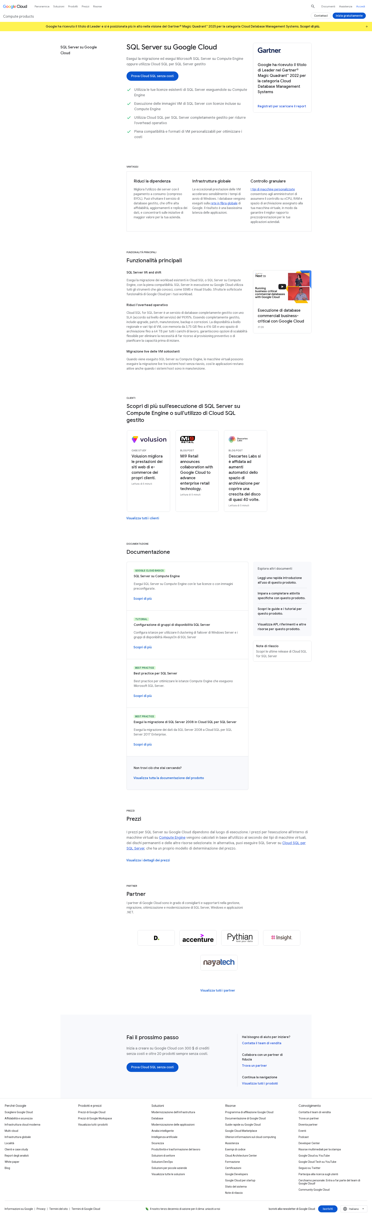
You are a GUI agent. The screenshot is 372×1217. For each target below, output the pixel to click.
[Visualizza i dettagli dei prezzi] (148, 860)
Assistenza (345, 6)
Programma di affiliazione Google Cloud (249, 1112)
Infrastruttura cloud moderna (22, 1124)
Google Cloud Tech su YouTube (317, 1161)
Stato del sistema (236, 1186)
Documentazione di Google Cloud (245, 1118)
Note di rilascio (234, 1192)
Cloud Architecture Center (241, 1155)
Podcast (304, 1137)
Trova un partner (254, 1066)
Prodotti (73, 6)
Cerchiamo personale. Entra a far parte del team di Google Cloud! (329, 1182)
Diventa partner (308, 1124)
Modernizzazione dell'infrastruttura (173, 1112)
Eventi (302, 1130)
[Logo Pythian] (239, 938)
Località (9, 1143)
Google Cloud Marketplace (241, 1130)
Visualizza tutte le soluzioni (168, 1174)
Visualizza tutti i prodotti (260, 1083)
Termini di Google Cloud (85, 1208)
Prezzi (85, 6)
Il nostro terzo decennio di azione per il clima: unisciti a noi (185, 1208)
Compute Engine (172, 837)
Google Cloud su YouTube (314, 1155)
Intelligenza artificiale (164, 1137)
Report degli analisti (17, 1155)
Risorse (97, 6)
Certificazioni (233, 1168)
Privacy (41, 1208)
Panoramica (42, 6)
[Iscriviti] (328, 1209)
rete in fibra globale (224, 203)
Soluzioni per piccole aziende (169, 1168)
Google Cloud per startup (240, 1180)
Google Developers (236, 1174)
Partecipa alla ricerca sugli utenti (318, 1174)
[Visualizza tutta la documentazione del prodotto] (168, 778)
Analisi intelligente (163, 1130)
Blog (7, 1168)
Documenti (328, 6)
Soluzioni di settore (163, 1155)
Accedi (360, 6)
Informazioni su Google (19, 1208)
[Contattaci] (321, 15)
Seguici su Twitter (309, 1168)
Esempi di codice (235, 1149)
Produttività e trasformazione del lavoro (176, 1149)
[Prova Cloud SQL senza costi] (152, 76)
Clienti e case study (16, 1149)
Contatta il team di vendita (261, 1043)
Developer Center (309, 1143)
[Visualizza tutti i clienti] (142, 518)
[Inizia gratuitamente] (349, 15)
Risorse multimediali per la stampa (320, 1149)
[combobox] (354, 1208)
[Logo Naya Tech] (219, 962)
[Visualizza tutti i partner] (217, 990)
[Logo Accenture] (198, 938)
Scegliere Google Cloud (19, 1112)
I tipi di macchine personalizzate (273, 189)
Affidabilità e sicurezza (19, 1118)
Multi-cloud (11, 1130)
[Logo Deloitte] (156, 938)
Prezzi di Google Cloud (91, 1112)
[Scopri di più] (142, 598)
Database (157, 1118)
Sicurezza (158, 1143)
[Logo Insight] (281, 938)
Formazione (232, 1161)
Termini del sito (58, 1208)
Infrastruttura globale (18, 1137)
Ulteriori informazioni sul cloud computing (250, 1137)
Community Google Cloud (314, 1189)
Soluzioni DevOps (162, 1161)
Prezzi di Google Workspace (95, 1118)
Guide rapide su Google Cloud (243, 1124)
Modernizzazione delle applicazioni (173, 1124)
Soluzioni (58, 6)
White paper (12, 1161)
